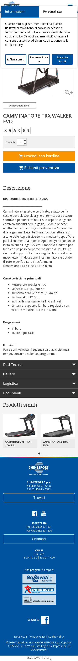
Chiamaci (39, 539)
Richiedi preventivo (41, 167)
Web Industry (43, 658)
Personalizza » (39, 59)
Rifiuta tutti (16, 59)
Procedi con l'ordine (41, 155)
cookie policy (14, 45)
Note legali (20, 636)
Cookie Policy (56, 636)
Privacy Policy (37, 636)
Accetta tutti (62, 59)
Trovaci (39, 497)
